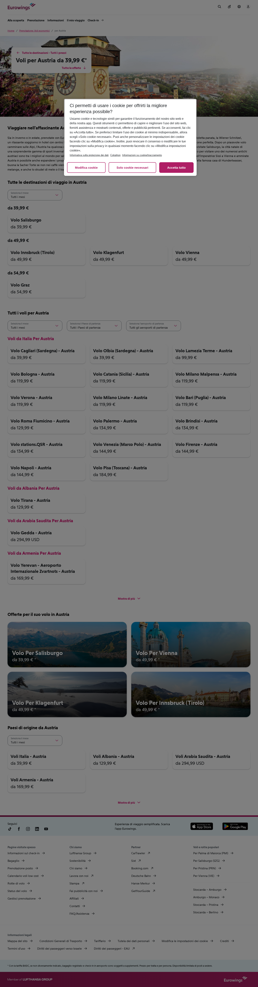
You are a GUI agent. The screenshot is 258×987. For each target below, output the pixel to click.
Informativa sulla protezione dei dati (89, 155)
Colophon (115, 155)
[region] (130, 137)
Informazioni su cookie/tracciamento (142, 155)
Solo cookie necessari (132, 167)
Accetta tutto (176, 167)
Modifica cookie (86, 167)
